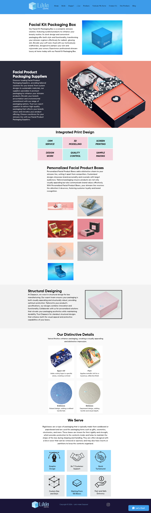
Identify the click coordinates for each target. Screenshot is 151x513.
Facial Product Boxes (67, 171)
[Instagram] (108, 504)
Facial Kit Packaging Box (43, 29)
